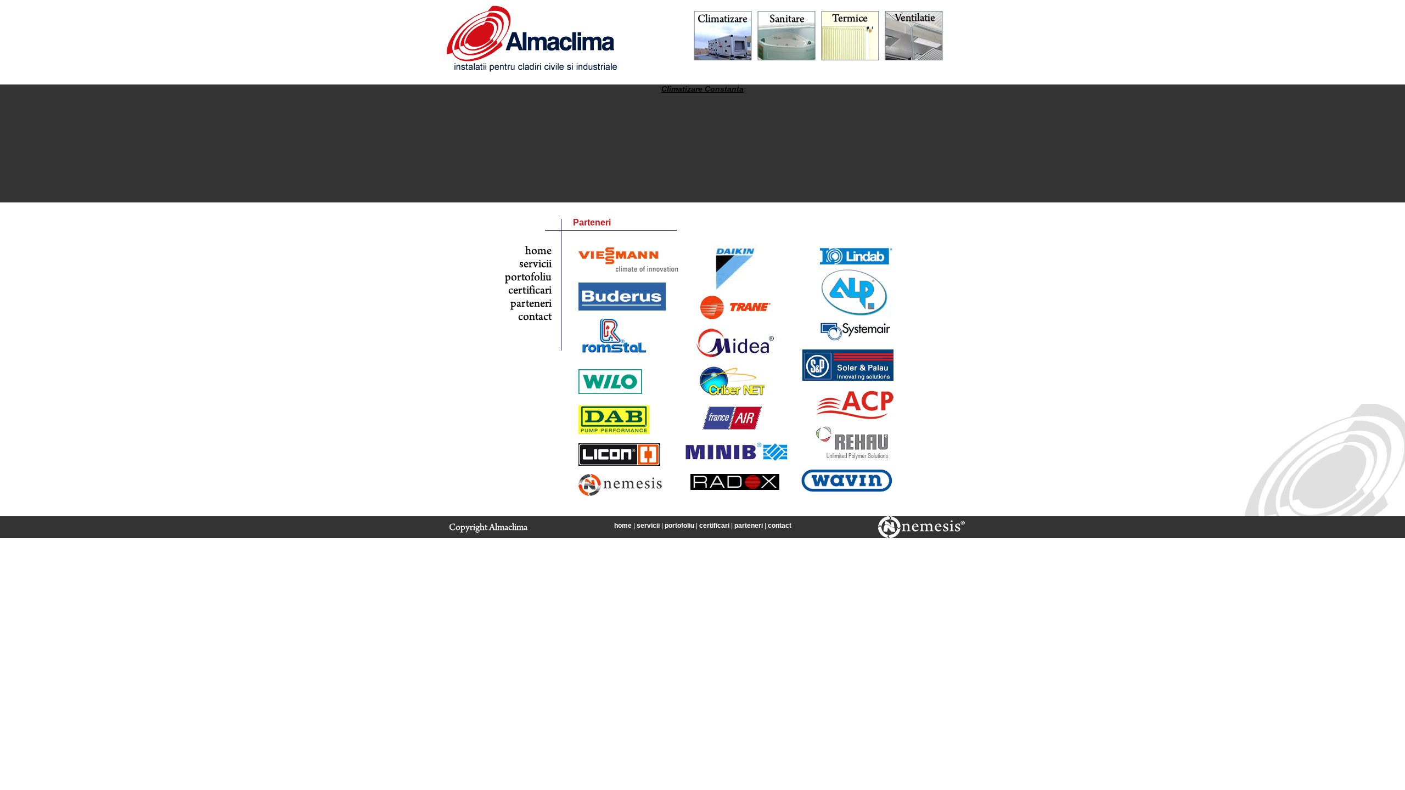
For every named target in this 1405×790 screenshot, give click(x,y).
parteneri (748, 525)
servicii (648, 525)
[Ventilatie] (914, 58)
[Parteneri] (528, 307)
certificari (714, 525)
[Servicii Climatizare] (528, 268)
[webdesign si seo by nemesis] (921, 536)
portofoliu (679, 525)
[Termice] (850, 58)
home (623, 525)
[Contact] (528, 321)
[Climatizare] (723, 58)
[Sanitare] (786, 58)
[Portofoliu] (528, 281)
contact (779, 525)
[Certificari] (528, 294)
